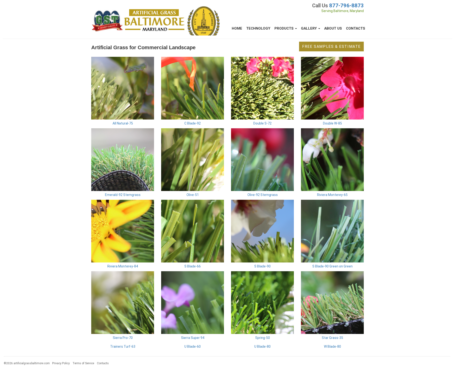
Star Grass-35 (332, 338)
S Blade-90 (262, 266)
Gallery (309, 28)
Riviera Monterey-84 (122, 266)
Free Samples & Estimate (331, 46)
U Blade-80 (262, 346)
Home (237, 28)
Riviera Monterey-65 (332, 195)
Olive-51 (193, 195)
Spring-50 (262, 338)
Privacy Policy (61, 363)
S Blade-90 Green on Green (332, 266)
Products (284, 28)
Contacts (355, 28)
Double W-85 (332, 123)
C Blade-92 (192, 123)
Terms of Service (83, 363)
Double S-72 (262, 123)
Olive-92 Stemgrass (262, 195)
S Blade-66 (192, 266)
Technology (258, 28)
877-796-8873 (346, 6)
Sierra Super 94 (192, 338)
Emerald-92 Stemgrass (123, 195)
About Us (333, 28)
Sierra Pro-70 (123, 338)
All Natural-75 (123, 123)
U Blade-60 (192, 346)
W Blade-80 (332, 346)
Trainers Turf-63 (122, 346)
